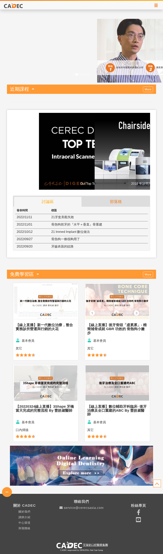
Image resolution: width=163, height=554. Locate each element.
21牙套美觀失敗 (62, 217)
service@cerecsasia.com (84, 507)
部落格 (116, 201)
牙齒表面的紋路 (62, 246)
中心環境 (24, 522)
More (148, 89)
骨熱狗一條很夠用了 (65, 239)
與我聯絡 (24, 528)
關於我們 (24, 511)
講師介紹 (24, 517)
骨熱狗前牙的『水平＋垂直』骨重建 (76, 224)
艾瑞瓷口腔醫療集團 (95, 544)
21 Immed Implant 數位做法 (70, 231)
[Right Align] (156, 6)
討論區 (48, 201)
